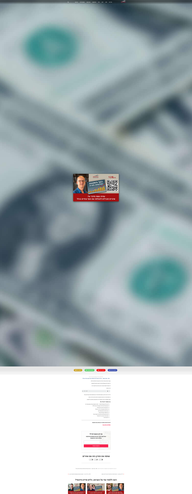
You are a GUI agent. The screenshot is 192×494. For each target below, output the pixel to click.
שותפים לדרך (82, 2)
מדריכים (110, 2)
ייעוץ (102, 2)
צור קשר (76, 2)
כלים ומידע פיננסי (101, 468)
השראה (96, 479)
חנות (106, 2)
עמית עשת (88, 2)
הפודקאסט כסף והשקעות (108, 468)
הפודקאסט (94, 2)
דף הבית (115, 468)
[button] (68, 2)
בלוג (99, 2)
